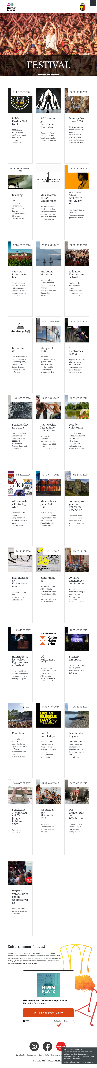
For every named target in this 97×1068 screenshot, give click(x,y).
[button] (4, 35)
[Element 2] (44, 74)
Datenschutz (44, 1055)
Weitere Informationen (72, 1062)
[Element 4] (53, 74)
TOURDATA (59, 1061)
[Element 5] (57, 74)
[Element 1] (40, 74)
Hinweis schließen (88, 1062)
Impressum (31, 1055)
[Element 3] (48, 74)
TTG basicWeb (47, 1061)
